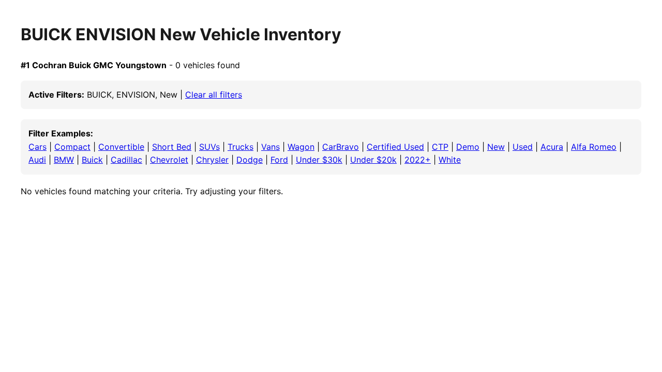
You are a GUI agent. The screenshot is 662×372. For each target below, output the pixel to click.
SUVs (209, 147)
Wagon (301, 147)
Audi (37, 159)
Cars (37, 147)
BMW (64, 159)
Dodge (249, 159)
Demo (467, 147)
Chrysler (212, 159)
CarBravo (340, 147)
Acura (551, 147)
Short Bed (171, 147)
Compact (72, 147)
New (496, 147)
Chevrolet (169, 159)
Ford (279, 159)
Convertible (121, 147)
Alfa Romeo (593, 147)
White (450, 159)
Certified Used (395, 147)
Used (523, 147)
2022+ (417, 159)
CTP (440, 147)
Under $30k (319, 159)
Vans (270, 147)
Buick (92, 159)
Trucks (240, 147)
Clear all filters (213, 94)
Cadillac (126, 159)
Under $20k (373, 159)
